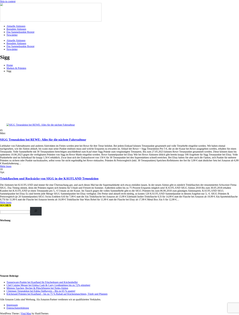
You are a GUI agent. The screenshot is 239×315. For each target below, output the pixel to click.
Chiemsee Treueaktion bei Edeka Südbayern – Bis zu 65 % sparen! (41, 291)
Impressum (12, 305)
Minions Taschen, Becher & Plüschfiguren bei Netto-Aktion (37, 288)
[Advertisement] (119, 98)
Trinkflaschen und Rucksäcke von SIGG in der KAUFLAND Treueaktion (49, 178)
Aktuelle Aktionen (16, 26)
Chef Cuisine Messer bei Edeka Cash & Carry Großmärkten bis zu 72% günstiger (48, 285)
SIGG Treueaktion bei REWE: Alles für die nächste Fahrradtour (43, 139)
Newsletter (12, 35)
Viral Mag (26, 313)
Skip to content (7, 1)
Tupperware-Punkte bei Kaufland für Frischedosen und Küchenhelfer (42, 282)
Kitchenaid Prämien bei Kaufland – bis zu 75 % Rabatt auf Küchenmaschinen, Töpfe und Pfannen (57, 294)
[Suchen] (36, 211)
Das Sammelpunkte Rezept (20, 32)
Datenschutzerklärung (18, 308)
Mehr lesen (5, 166)
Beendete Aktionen (16, 29)
